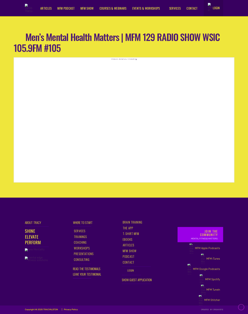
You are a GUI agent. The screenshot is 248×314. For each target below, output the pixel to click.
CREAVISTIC (218, 310)
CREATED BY (207, 310)
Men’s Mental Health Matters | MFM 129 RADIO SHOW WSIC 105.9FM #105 (117, 42)
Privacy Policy (70, 309)
